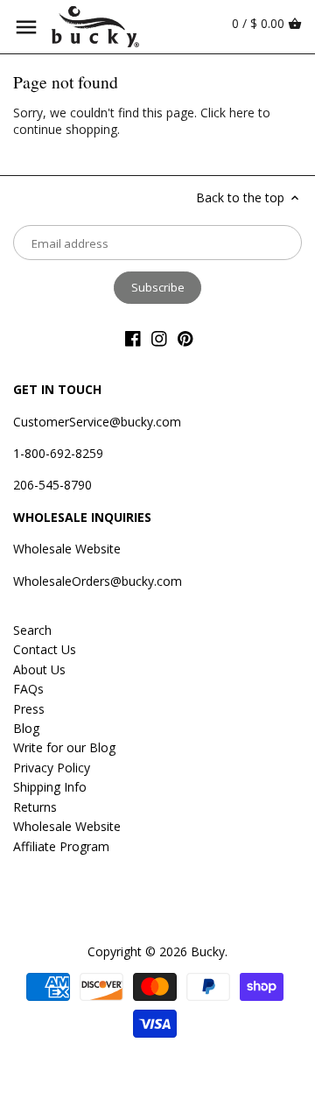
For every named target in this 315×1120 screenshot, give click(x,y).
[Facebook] (133, 338)
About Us (39, 669)
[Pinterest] (185, 338)
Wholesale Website (67, 548)
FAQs (28, 688)
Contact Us (44, 649)
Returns (35, 807)
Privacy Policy (51, 767)
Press (29, 709)
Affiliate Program (61, 846)
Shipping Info (50, 786)
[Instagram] (159, 338)
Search (32, 630)
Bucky (208, 951)
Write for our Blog (64, 747)
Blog (26, 728)
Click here (227, 112)
